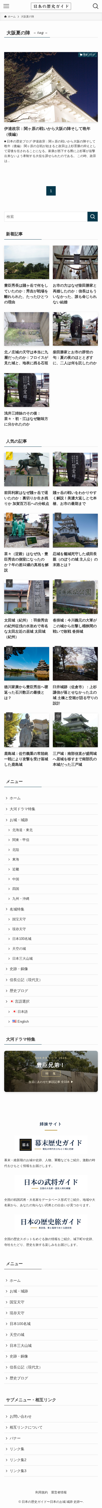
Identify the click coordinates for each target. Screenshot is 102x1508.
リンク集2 (18, 1460)
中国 (15, 879)
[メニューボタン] (6, 6)
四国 (15, 889)
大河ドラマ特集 (22, 809)
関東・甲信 (20, 840)
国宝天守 (19, 919)
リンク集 (17, 1449)
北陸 (15, 850)
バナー (15, 1438)
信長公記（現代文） (26, 980)
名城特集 (17, 909)
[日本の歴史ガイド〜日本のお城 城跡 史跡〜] (51, 6)
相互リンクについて (26, 1427)
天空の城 (19, 949)
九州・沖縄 (20, 899)
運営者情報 (59, 1492)
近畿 (15, 869)
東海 (15, 859)
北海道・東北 (22, 830)
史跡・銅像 (19, 969)
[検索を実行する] (92, 217)
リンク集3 (18, 1471)
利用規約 (41, 1492)
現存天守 (19, 929)
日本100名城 (21, 939)
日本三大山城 (22, 958)
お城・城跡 (19, 820)
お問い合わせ (21, 1416)
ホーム (15, 798)
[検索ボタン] (95, 6)
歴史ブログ (19, 991)
